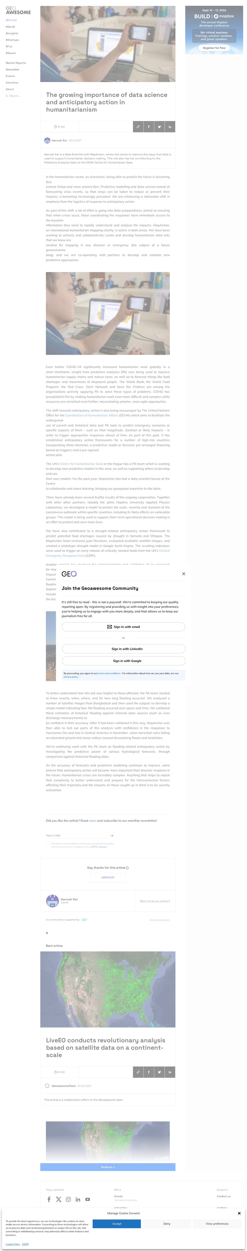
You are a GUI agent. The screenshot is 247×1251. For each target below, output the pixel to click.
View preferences (217, 1223)
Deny (166, 1223)
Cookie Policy (13, 1244)
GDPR (25, 1244)
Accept (116, 1223)
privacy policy (71, 676)
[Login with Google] (124, 660)
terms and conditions (109, 673)
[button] (239, 1213)
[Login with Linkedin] (124, 648)
